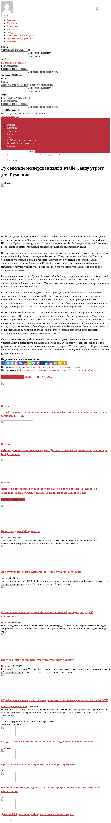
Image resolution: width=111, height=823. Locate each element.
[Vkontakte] (20, 363)
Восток (10, 29)
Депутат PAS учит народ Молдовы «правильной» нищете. (37, 814)
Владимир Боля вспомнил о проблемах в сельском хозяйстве (50, 366)
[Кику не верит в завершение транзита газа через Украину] (12, 653)
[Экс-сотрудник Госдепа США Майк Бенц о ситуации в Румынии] (12, 565)
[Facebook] (3, 363)
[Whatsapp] (29, 363)
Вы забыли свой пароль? (13, 62)
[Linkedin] (47, 363)
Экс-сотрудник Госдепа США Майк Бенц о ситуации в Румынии (41, 572)
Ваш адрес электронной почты (43, 71)
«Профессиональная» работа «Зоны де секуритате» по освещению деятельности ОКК (54, 700)
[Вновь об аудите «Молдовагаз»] (12, 525)
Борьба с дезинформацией (20, 38)
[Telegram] (7, 363)
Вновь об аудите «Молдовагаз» (20, 531)
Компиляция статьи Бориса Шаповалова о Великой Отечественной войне (55, 369)
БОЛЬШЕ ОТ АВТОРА (38, 377)
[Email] (55, 363)
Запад (10, 32)
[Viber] (38, 363)
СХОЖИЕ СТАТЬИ (12, 377)
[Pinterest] (25, 363)
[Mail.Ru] (34, 363)
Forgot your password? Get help (15, 97)
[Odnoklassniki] (16, 363)
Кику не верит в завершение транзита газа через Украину (37, 660)
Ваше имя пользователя (39, 52)
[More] (64, 363)
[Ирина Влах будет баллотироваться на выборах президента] (8, 758)
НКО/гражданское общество (21, 35)
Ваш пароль (34, 55)
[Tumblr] (42, 363)
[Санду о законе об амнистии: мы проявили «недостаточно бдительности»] (8, 735)
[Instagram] (51, 363)
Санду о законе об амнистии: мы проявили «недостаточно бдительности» (47, 741)
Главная (11, 20)
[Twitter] (12, 363)
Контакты (12, 41)
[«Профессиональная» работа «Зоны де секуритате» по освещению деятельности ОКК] (12, 694)
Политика (12, 23)
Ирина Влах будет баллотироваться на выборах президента (38, 764)
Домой (4, 154)
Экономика (12, 26)
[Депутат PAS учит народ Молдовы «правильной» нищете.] (8, 807)
